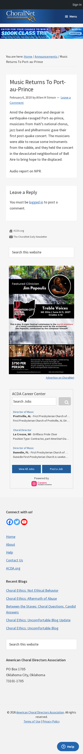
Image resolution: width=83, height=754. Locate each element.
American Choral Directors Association (40, 712)
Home (10, 536)
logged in (36, 202)
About (10, 544)
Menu (73, 16)
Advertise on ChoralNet (60, 377)
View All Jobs (26, 469)
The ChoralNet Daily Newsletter (30, 236)
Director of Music (23, 412)
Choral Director (22, 430)
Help (9, 552)
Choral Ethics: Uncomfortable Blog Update (38, 620)
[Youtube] (24, 522)
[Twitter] (17, 522)
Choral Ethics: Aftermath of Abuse (31, 598)
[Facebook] (9, 522)
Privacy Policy (51, 721)
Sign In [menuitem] (77, 4)
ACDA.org (18, 230)
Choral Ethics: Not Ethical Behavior (32, 590)
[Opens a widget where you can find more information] (68, 747)
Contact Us (14, 560)
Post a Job (56, 469)
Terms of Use (32, 721)
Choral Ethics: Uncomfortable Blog (32, 628)
